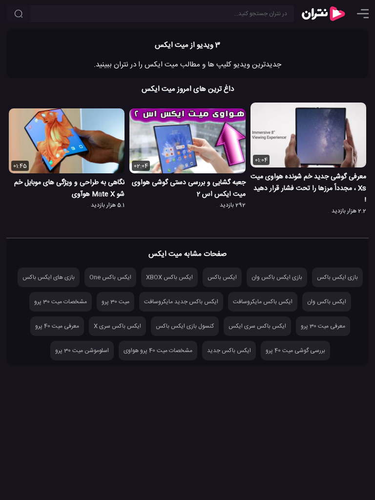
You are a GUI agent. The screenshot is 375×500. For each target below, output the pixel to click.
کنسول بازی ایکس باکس (185, 326)
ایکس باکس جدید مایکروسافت (181, 302)
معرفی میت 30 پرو (323, 326)
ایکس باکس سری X (117, 326)
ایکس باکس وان (326, 302)
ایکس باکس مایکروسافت (262, 302)
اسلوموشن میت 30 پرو (82, 350)
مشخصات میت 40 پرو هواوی (158, 350)
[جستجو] (18, 13)
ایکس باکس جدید (229, 350)
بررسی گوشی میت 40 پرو (295, 350)
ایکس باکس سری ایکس (257, 326)
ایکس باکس (222, 277)
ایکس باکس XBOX (169, 277)
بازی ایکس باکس (337, 277)
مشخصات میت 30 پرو (60, 302)
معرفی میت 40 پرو (57, 326)
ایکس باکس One (110, 277)
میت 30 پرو (115, 302)
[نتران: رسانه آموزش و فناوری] (323, 13)
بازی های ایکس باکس (48, 277)
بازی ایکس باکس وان (276, 277)
